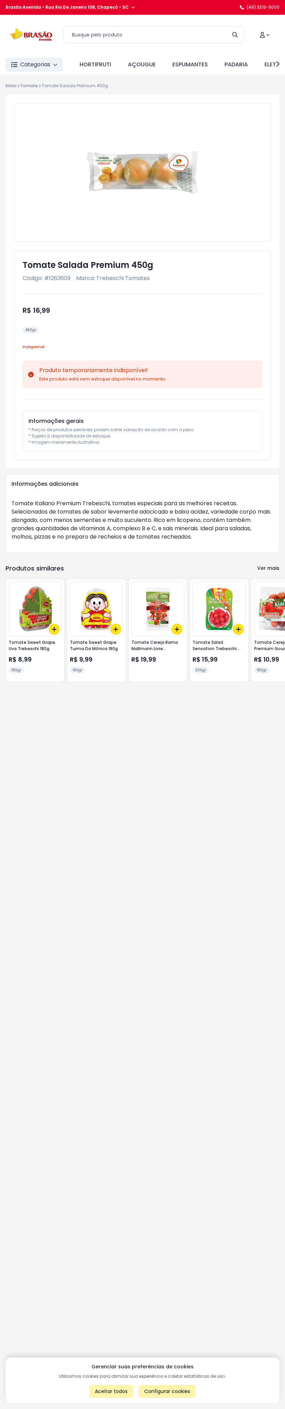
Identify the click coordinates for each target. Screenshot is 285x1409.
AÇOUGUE (142, 64)
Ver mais (268, 568)
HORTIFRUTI (95, 64)
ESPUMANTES (190, 64)
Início (11, 86)
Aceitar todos (111, 1391)
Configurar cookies (167, 1391)
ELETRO (274, 64)
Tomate (29, 86)
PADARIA (236, 64)
